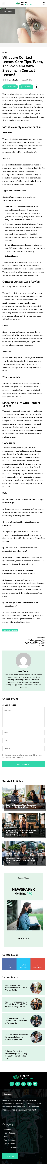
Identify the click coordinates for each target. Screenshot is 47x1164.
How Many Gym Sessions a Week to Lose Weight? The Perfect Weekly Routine (22, 832)
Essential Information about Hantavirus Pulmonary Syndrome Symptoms (16, 1037)
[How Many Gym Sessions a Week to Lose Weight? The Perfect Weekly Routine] (23, 825)
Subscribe (37, 959)
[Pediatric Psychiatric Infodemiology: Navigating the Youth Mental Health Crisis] (36, 1054)
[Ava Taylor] (5, 80)
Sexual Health (12, 800)
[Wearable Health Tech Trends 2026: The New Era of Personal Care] (23, 853)
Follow (23, 959)
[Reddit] (23, 1084)
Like (9, 959)
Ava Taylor (14, 80)
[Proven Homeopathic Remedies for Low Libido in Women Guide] (23, 797)
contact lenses (10, 630)
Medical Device (12, 853)
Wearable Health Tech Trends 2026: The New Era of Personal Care (20, 860)
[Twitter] (35, 1084)
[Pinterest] (17, 1084)
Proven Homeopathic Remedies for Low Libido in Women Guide (21, 806)
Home (4, 11)
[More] (36, 86)
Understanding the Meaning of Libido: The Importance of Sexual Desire (35, 643)
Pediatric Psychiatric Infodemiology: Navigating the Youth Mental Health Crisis (16, 1054)
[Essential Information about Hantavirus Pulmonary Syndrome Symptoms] (36, 1037)
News (10, 11)
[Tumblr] (29, 1084)
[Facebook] (12, 1084)
